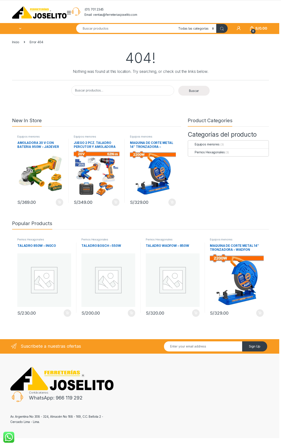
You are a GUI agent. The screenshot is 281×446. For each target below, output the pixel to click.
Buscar (194, 91)
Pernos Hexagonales (210, 152)
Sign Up (254, 346)
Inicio (15, 42)
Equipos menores (28, 136)
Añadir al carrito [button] (58, 202)
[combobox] (126, 28)
